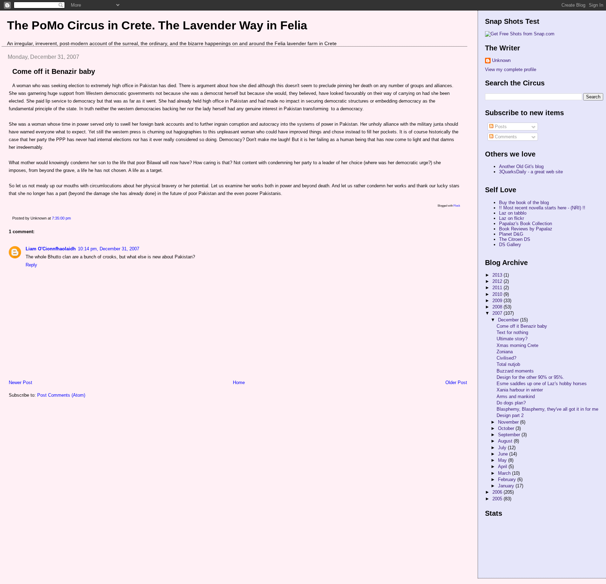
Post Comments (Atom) (61, 395)
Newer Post (20, 382)
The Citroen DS (514, 239)
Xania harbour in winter (520, 389)
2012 (498, 281)
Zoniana (505, 351)
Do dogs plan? (511, 402)
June (503, 454)
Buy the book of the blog (524, 202)
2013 (498, 275)
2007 (498, 313)
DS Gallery (510, 244)
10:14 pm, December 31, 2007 (108, 248)
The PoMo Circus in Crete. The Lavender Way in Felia (157, 25)
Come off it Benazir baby (53, 71)
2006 (498, 492)
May (503, 460)
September (509, 434)
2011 (498, 287)
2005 (498, 498)
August (506, 441)
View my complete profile (510, 69)
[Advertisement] (516, 550)
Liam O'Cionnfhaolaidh (51, 248)
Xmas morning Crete (517, 345)
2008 (498, 307)
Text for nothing (512, 332)
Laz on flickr (511, 218)
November (509, 422)
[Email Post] (72, 218)
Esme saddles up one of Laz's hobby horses (542, 383)
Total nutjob (508, 364)
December (509, 319)
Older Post (456, 382)
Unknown (501, 60)
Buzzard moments (515, 371)
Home (239, 382)
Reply (31, 264)
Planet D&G (511, 234)
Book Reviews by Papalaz (525, 228)
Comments (505, 136)
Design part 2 (510, 415)
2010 (498, 294)
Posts (500, 126)
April (503, 466)
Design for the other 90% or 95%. (530, 377)
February (507, 479)
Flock (456, 205)
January (507, 485)
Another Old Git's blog (521, 166)
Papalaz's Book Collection (525, 223)
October (507, 428)
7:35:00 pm (61, 218)
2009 (498, 300)
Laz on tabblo (512, 213)
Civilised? (506, 358)
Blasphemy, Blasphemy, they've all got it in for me (547, 409)
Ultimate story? (512, 338)
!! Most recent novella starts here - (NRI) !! (542, 207)
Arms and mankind (516, 396)
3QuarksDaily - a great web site (531, 171)
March (505, 473)
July (503, 447)
